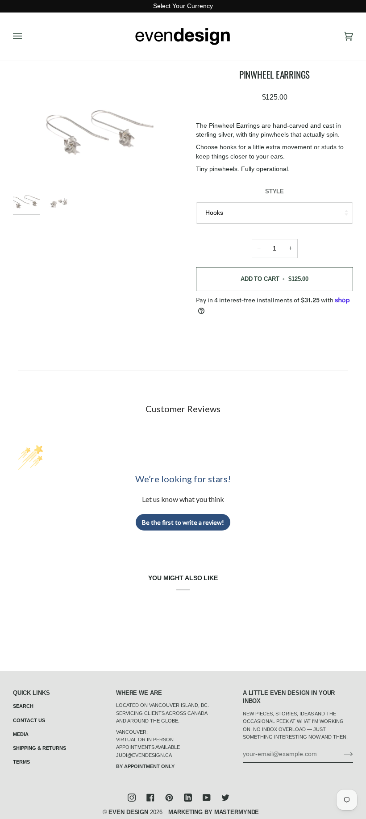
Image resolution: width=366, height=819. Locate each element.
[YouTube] (207, 798)
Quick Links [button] (31, 693)
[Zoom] (98, 125)
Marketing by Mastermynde (213, 812)
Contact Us (29, 720)
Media (21, 734)
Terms (21, 762)
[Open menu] (26, 36)
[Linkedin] (188, 798)
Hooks (214, 212)
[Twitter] (225, 798)
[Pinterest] (169, 798)
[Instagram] (132, 798)
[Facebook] (150, 798)
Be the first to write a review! (183, 522)
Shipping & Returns (39, 748)
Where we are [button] (139, 693)
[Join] (341, 754)
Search (23, 706)
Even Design (128, 812)
